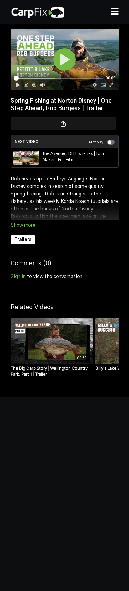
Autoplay (96, 142)
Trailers (23, 239)
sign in (18, 276)
